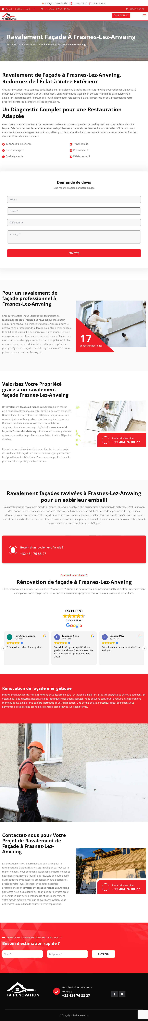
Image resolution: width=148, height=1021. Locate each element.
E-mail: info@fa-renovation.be (20, 9)
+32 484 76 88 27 (126, 442)
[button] (144, 648)
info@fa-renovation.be (56, 3)
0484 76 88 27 (99, 3)
